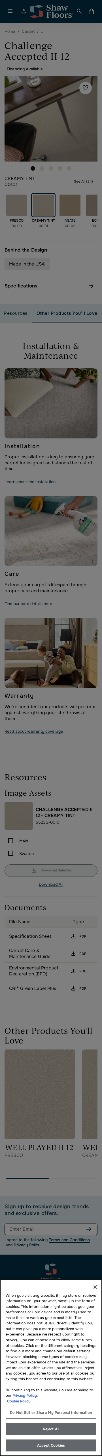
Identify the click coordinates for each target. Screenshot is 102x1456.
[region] (51, 1367)
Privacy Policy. (25, 1395)
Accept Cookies (51, 1445)
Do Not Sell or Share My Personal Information (51, 1412)
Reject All (51, 1429)
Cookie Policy (19, 1401)
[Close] (95, 1287)
